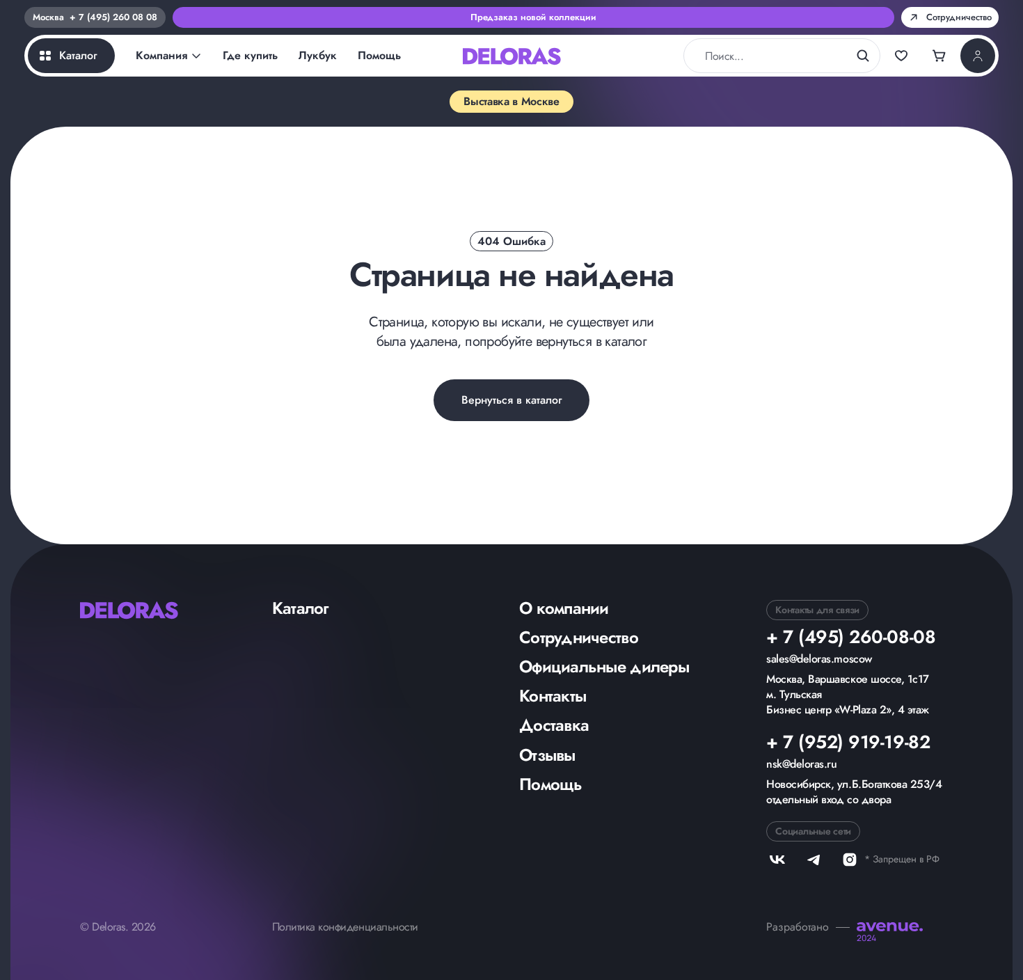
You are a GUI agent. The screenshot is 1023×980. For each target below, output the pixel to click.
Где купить (250, 55)
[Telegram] (813, 859)
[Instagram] (850, 859)
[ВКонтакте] (777, 859)
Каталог (300, 607)
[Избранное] (901, 55)
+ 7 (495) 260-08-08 (850, 637)
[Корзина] (939, 55)
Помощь (379, 55)
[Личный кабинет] (977, 55)
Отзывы (547, 754)
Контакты (552, 695)
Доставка (554, 724)
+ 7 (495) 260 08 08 (113, 17)
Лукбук (318, 55)
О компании (564, 607)
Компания (161, 55)
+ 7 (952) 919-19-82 (848, 742)
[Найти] (863, 56)
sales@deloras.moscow (818, 659)
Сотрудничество (578, 637)
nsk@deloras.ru (801, 764)
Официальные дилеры (604, 666)
